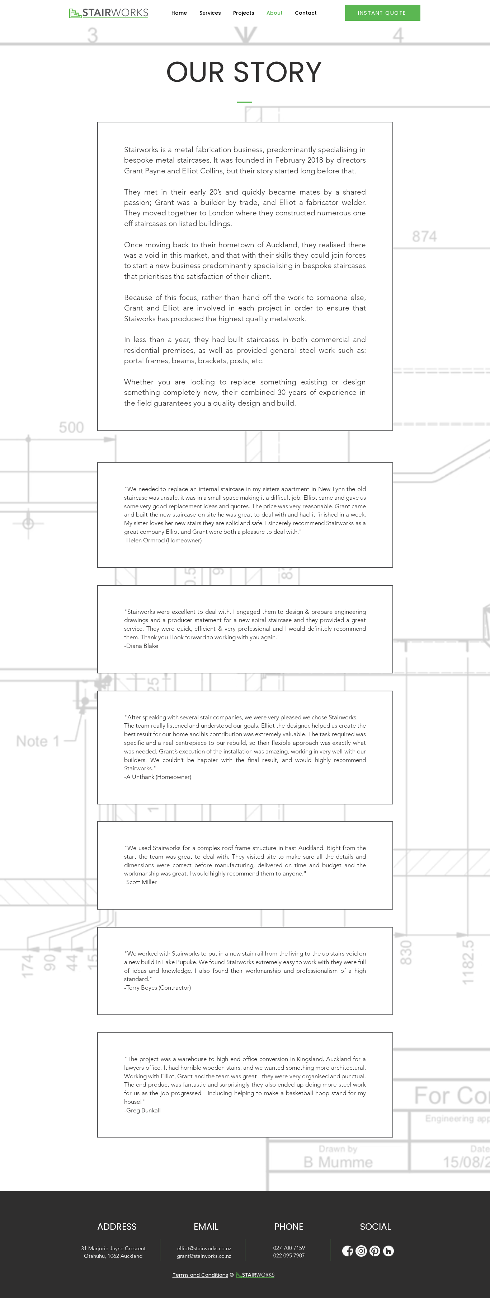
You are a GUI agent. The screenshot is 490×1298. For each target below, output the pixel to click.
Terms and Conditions (200, 1275)
